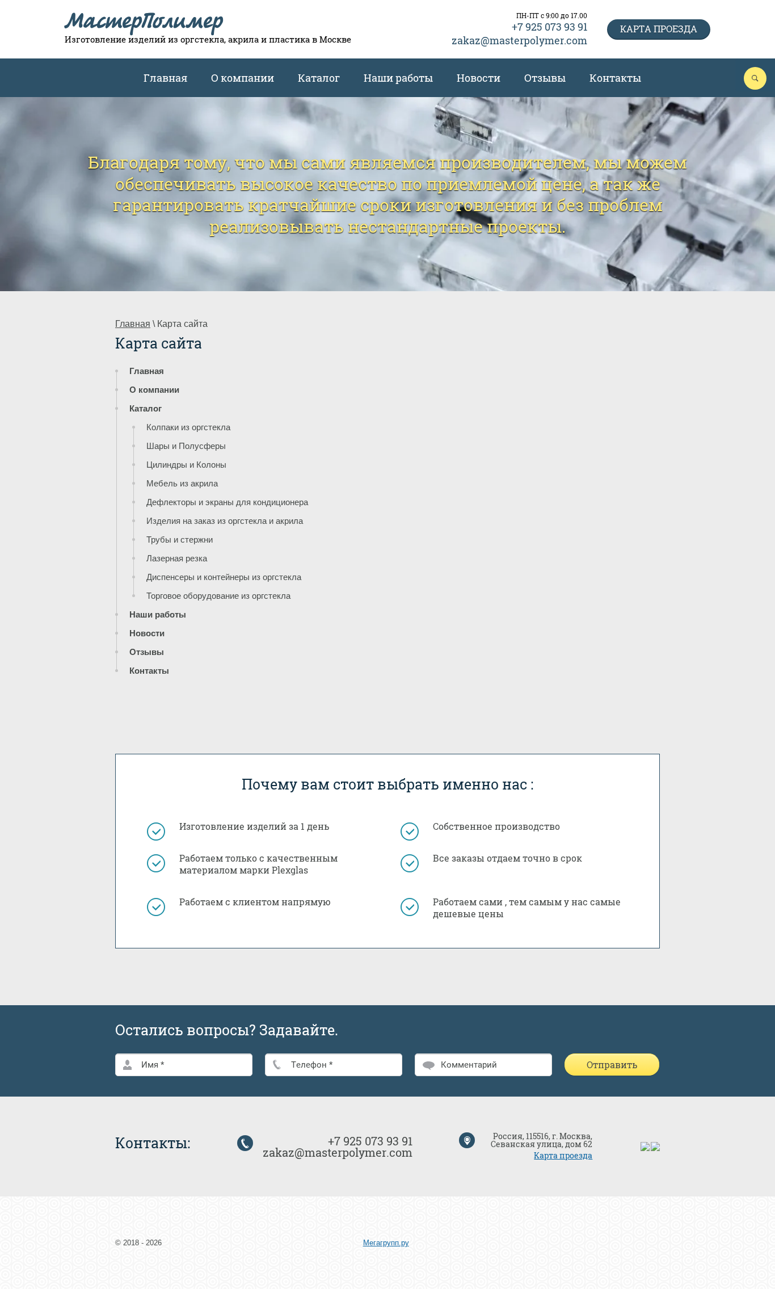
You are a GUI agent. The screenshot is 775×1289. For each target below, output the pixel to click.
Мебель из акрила (182, 483)
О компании (242, 78)
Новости (478, 78)
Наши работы (398, 78)
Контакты (615, 78)
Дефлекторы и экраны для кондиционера (227, 502)
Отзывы (545, 78)
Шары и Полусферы (186, 446)
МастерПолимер (143, 23)
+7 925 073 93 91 (549, 26)
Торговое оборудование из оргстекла (218, 596)
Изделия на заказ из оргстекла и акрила (224, 521)
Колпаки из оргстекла (188, 427)
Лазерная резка (176, 558)
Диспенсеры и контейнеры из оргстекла (223, 577)
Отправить (612, 1064)
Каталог (319, 78)
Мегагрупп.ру (386, 1242)
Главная (165, 78)
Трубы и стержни (179, 539)
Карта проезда (658, 29)
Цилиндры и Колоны (186, 464)
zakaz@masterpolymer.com (519, 40)
